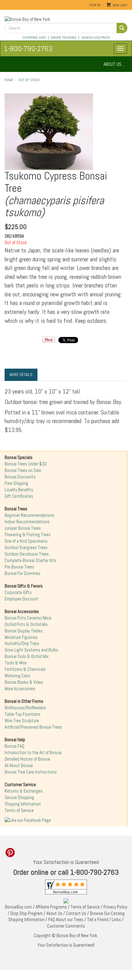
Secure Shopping (19, 797)
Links (116, 919)
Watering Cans (17, 676)
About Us (54, 913)
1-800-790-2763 (28, 48)
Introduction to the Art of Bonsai (33, 752)
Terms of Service (19, 810)
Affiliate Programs (51, 907)
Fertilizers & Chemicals (25, 669)
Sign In (94, 5)
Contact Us (76, 913)
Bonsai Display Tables (24, 631)
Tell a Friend (97, 919)
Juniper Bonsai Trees (23, 528)
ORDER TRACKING (63, 37)
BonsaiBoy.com (18, 907)
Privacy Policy (115, 907)
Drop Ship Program (26, 913)
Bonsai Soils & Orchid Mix (27, 656)
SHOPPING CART (34, 37)
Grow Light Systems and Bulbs (31, 650)
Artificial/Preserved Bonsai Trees (33, 727)
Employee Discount (21, 599)
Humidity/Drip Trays (22, 643)
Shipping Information (23, 804)
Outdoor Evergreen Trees (26, 547)
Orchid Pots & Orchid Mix (26, 624)
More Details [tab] (21, 374)
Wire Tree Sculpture (22, 720)
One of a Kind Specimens (26, 541)
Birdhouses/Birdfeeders (25, 708)
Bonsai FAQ (14, 746)
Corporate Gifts (18, 592)
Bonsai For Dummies (23, 573)
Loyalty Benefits (19, 490)
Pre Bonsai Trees (19, 567)
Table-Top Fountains (23, 714)
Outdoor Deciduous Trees (27, 554)
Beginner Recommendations (29, 515)
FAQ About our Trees (65, 919)
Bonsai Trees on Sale (23, 470)
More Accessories (20, 688)
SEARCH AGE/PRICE (95, 37)
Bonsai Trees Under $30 (26, 464)
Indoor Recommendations (27, 522)
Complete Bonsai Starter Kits (30, 560)
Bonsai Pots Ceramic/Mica (28, 618)
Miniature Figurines (21, 637)
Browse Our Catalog (107, 913)
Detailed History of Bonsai (27, 759)
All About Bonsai (19, 765)
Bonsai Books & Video (24, 682)
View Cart (119, 5)
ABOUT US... (113, 64)
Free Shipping (16, 483)
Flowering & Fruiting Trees (28, 534)
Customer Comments (66, 926)
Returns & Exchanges (24, 791)
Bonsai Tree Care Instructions (31, 772)
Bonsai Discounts (20, 477)
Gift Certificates (19, 496)
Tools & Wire (16, 663)
